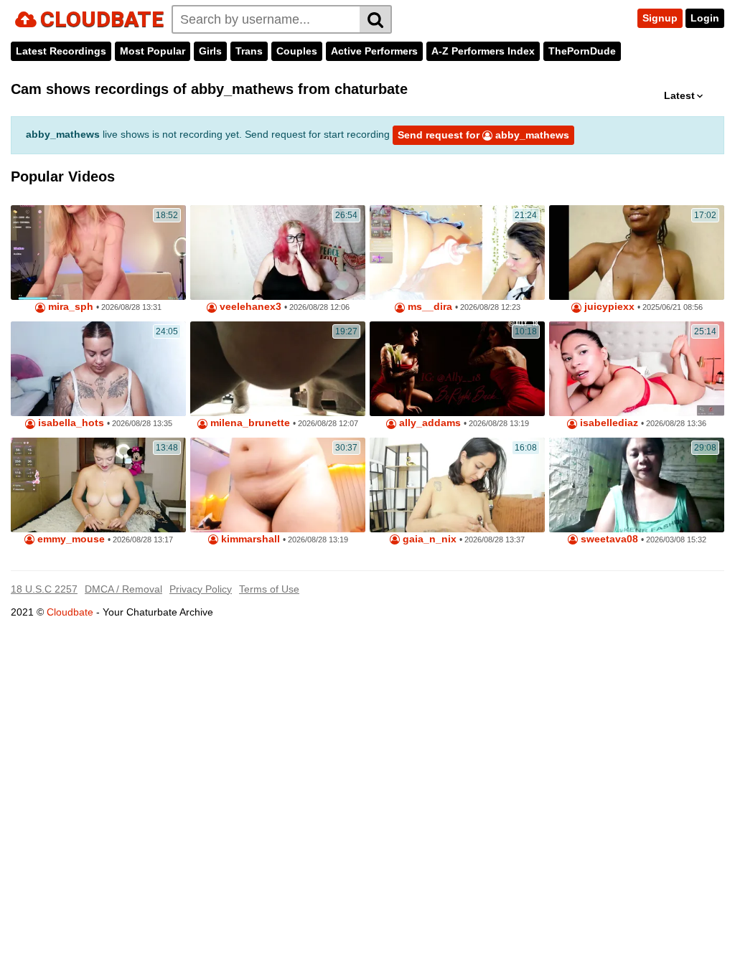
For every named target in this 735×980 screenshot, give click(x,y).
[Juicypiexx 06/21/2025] (636, 252)
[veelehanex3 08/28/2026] (277, 252)
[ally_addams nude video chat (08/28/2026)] (457, 368)
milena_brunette (248, 423)
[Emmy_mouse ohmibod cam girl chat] (98, 485)
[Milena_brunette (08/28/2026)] (277, 368)
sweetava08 (608, 539)
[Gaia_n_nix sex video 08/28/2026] (457, 485)
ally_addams (428, 423)
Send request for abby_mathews (483, 135)
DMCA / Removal (123, 589)
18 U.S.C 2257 (44, 589)
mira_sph (69, 306)
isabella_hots (69, 423)
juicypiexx (608, 306)
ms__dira (428, 306)
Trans (249, 51)
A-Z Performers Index (483, 51)
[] (376, 19)
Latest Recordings (61, 51)
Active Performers (374, 51)
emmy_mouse (69, 539)
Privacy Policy (200, 589)
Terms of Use (269, 589)
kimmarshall (249, 539)
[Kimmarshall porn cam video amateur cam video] (277, 485)
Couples (296, 51)
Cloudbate (70, 612)
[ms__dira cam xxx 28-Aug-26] (457, 252)
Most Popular (152, 51)
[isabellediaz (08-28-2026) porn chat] (636, 368)
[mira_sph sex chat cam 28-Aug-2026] (98, 252)
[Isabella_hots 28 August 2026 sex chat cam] (98, 368)
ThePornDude (582, 51)
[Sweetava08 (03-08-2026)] (636, 485)
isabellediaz (607, 423)
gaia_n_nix (428, 539)
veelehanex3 (249, 306)
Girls (210, 51)
